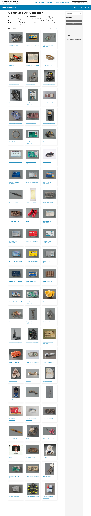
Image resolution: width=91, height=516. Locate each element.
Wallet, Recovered (14, 84)
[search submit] (80, 13)
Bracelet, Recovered (14, 142)
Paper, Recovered (47, 381)
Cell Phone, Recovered (49, 123)
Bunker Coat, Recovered (32, 496)
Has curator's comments (73, 39)
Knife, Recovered (13, 202)
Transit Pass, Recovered (32, 45)
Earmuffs (45, 301)
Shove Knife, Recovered (15, 439)
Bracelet (28, 381)
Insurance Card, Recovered (47, 242)
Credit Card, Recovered (32, 182)
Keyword (69, 28)
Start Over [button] (74, 23)
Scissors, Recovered (48, 439)
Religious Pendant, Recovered (31, 322)
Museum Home (39, 2)
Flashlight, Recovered (48, 362)
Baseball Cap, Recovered (15, 123)
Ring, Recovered (47, 65)
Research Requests (62, 2)
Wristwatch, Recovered (32, 342)
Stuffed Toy (46, 457)
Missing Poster (13, 457)
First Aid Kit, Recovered (15, 362)
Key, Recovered (47, 162)
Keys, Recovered (13, 322)
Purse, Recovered (14, 45)
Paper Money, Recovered (32, 362)
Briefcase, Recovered (31, 439)
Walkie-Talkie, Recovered (15, 342)
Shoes (27, 221)
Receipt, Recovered (31, 202)
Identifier (53, 28)
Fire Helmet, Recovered (49, 84)
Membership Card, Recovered (14, 183)
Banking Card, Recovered (47, 183)
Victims (73, 21)
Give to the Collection (81, 7)
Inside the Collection (9, 7)
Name (68, 35)
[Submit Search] (88, 2)
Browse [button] (49, 2)
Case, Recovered (30, 457)
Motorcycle (12, 65)
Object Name (47, 28)
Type (68, 31)
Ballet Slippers (13, 381)
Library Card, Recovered (32, 261)
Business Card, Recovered (47, 222)
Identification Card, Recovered (48, 45)
